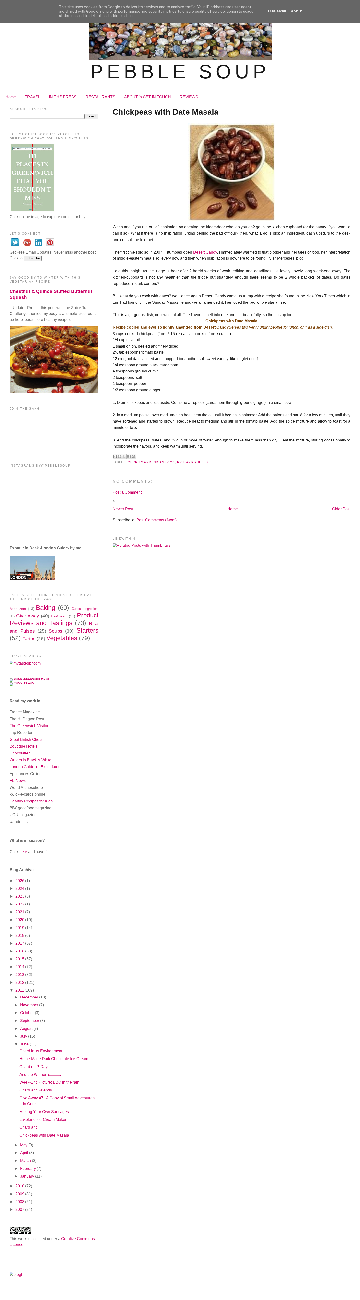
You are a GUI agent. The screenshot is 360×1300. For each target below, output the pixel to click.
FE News (18, 780)
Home (10, 97)
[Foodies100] (22, 682)
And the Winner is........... (40, 1074)
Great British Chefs (26, 739)
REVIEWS (189, 97)
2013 (20, 975)
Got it (296, 11)
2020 (20, 920)
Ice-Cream (59, 616)
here (23, 852)
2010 (20, 1186)
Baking (45, 607)
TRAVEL (32, 97)
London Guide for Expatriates (35, 767)
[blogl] (16, 1274)
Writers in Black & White (30, 760)
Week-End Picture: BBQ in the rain (49, 1082)
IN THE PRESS (63, 97)
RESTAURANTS (100, 97)
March (26, 1161)
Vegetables (61, 638)
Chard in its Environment (40, 1051)
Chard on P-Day (33, 1067)
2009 (20, 1194)
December (29, 997)
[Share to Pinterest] (133, 456)
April (24, 1153)
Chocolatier (20, 753)
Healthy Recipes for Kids (31, 801)
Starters (87, 630)
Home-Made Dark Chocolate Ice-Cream (53, 1059)
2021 (20, 912)
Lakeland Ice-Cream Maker (42, 1119)
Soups (55, 631)
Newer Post (123, 509)
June (25, 1044)
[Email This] (114, 456)
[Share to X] (124, 456)
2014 (20, 967)
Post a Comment (127, 492)
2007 (20, 1209)
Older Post (341, 509)
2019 (20, 928)
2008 (20, 1202)
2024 (20, 888)
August (26, 1028)
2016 (20, 951)
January (27, 1176)
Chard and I (29, 1127)
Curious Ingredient (85, 609)
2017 (20, 943)
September (30, 1021)
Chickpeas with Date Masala (44, 1135)
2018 (20, 935)
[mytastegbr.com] (25, 663)
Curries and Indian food (151, 462)
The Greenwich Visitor (29, 726)
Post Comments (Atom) (156, 520)
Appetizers (18, 609)
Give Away (27, 615)
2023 (20, 896)
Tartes (29, 638)
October (27, 1013)
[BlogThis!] (119, 456)
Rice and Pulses (192, 462)
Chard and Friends (35, 1090)
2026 (20, 881)
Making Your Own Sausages (44, 1112)
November (29, 1005)
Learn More (276, 11)
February (28, 1168)
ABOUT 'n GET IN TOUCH (147, 97)
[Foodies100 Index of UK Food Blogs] (30, 678)
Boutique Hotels (23, 746)
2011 (20, 990)
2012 (20, 982)
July (24, 1036)
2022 (20, 904)
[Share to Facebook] (128, 456)
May (24, 1145)
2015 (20, 959)
